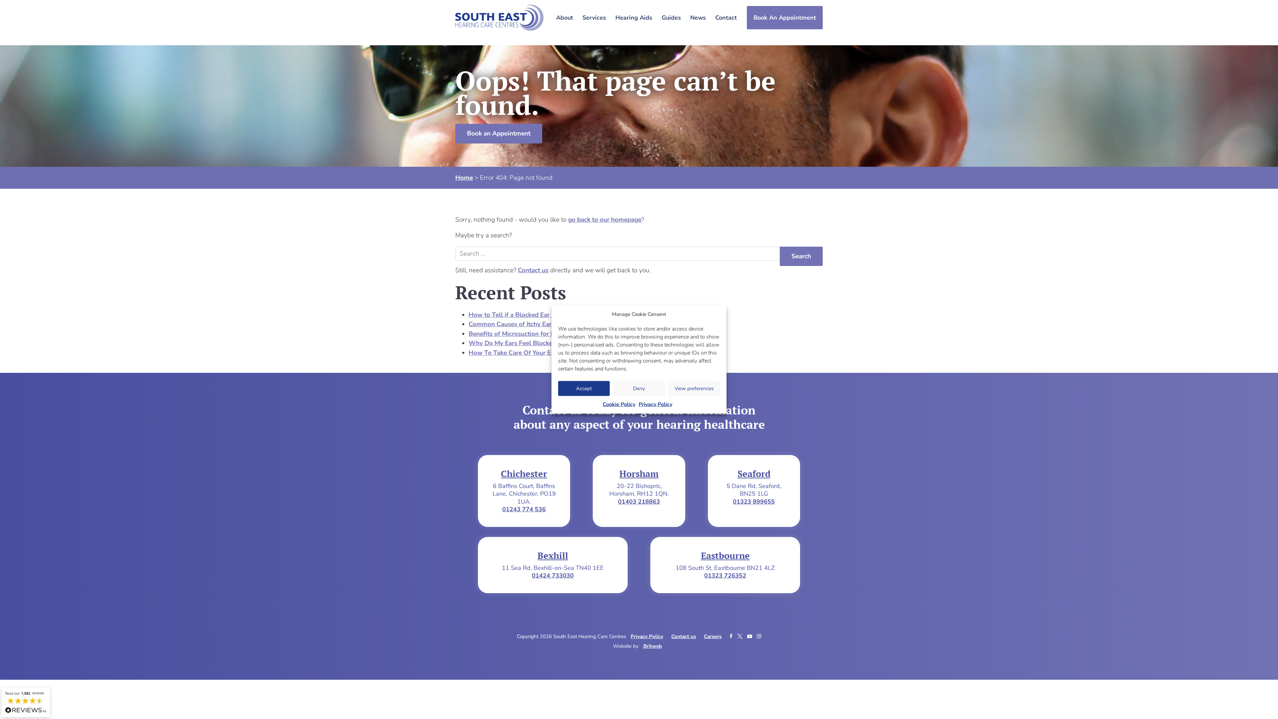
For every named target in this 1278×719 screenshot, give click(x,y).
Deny (639, 388)
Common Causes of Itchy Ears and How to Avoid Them (548, 324)
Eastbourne (725, 556)
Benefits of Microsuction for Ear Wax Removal (535, 334)
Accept (584, 388)
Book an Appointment (499, 133)
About (564, 18)
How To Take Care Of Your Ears (514, 353)
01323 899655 (754, 502)
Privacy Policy (655, 404)
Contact (726, 18)
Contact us (533, 270)
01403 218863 (639, 502)
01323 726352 (725, 576)
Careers (713, 636)
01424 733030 (553, 576)
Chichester (524, 474)
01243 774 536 (524, 509)
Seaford (754, 474)
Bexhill (552, 556)
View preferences (694, 388)
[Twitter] (740, 636)
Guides (671, 18)
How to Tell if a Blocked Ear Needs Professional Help (545, 315)
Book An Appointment (784, 18)
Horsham (639, 474)
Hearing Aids (633, 18)
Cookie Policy (619, 404)
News (698, 18)
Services (594, 18)
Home (464, 177)
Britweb (652, 646)
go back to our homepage (604, 219)
